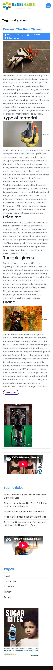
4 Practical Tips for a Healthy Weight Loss (25, 516)
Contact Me (10, 581)
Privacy (7, 591)
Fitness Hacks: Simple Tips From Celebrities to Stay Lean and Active (25, 505)
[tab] (48, 5)
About (7, 576)
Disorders (9, 586)
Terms (7, 597)
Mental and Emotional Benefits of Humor (24, 511)
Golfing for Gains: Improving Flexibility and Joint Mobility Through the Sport (25, 524)
